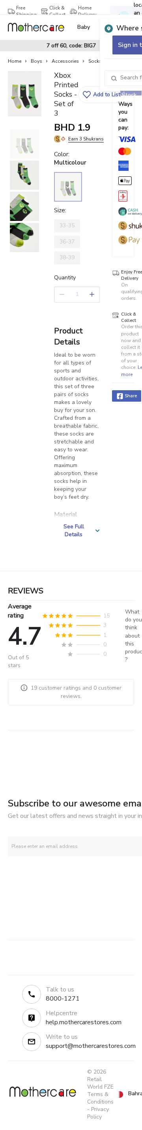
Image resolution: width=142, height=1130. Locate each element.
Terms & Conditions (100, 1098)
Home (14, 61)
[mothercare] (39, 27)
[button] (101, 94)
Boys (36, 61)
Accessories (65, 61)
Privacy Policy (98, 1113)
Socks (95, 61)
